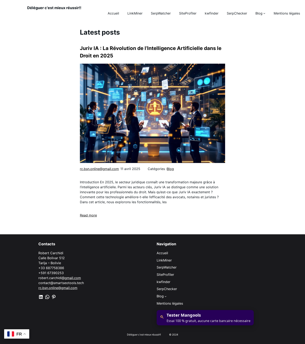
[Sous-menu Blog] (166, 296)
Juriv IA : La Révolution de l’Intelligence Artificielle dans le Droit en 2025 (150, 52)
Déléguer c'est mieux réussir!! (54, 8)
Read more (88, 215)
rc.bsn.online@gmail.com (99, 169)
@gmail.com (71, 278)
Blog (170, 169)
